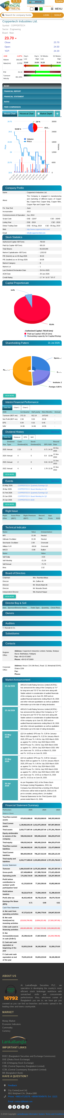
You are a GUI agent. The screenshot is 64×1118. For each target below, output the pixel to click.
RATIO (6, 102)
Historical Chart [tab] (27, 113)
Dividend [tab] (17, 437)
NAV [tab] (32, 437)
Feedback (12, 1085)
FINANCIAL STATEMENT (14, 96)
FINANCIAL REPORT (12, 91)
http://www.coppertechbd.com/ (38, 229)
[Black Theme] (36, 8)
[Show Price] (28, 141)
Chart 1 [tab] (16, 407)
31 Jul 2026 (54, 342)
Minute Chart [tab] (10, 113)
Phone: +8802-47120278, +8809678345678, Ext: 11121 (32, 1096)
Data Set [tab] (7, 407)
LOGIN (46, 15)
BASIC (6, 86)
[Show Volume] (29, 139)
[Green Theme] (41, 8)
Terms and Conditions (55, 1114)
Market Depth (45, 113)
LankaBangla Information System (30, 1114)
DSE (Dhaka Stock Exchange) (16, 1059)
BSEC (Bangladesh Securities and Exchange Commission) (28, 1056)
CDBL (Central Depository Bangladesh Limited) (23, 1066)
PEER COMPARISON (12, 107)
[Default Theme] (31, 8)
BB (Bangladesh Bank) (12, 1073)
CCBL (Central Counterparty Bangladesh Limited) (24, 1069)
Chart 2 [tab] (25, 407)
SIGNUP (57, 15)
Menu (58, 8)
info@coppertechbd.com (36, 233)
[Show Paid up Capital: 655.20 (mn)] (38, 334)
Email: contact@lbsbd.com (20, 1101)
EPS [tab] (25, 437)
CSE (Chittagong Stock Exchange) (18, 1063)
